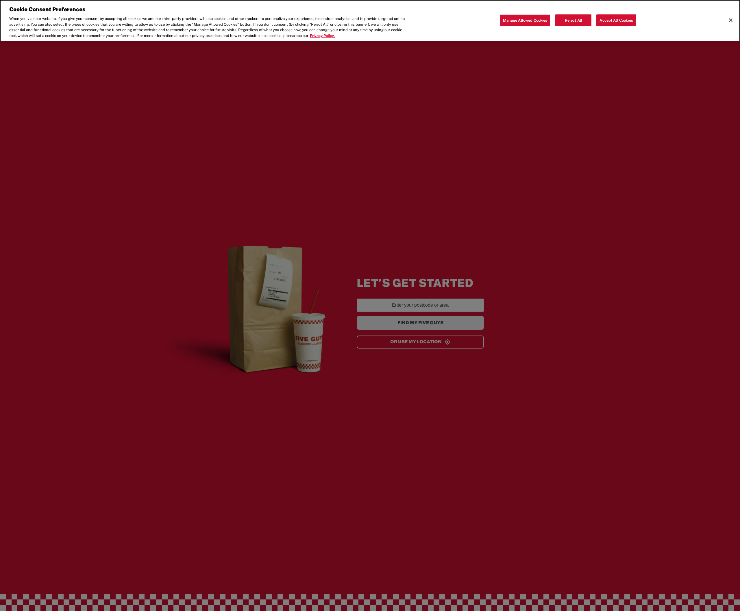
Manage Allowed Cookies (525, 20)
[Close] (730, 20)
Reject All (573, 20)
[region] (370, 20)
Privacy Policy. (322, 35)
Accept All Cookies (616, 20)
